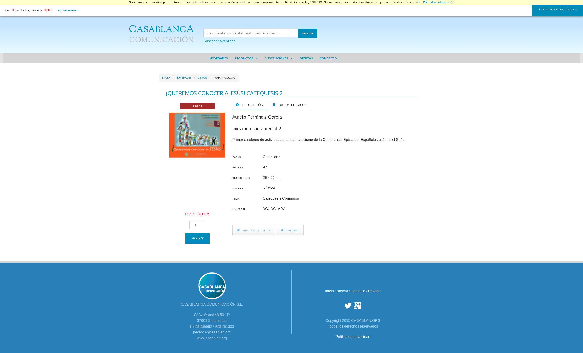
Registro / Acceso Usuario (558, 9)
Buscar (342, 291)
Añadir (196, 238)
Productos (244, 58)
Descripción (252, 105)
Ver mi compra (67, 10)
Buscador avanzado (219, 41)
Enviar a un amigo (256, 230)
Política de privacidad (352, 337)
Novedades (219, 58)
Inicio (166, 77)
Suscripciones (276, 58)
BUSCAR (307, 33)
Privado (374, 291)
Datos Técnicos (292, 105)
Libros (202, 77)
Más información (442, 2)
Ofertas (306, 58)
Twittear (292, 230)
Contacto (328, 58)
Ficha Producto (224, 77)
